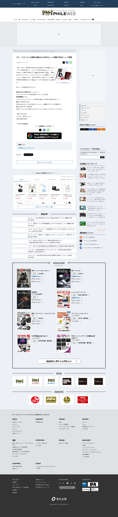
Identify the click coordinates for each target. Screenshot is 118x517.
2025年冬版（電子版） (46, 341)
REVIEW (85, 419)
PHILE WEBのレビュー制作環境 (20, 487)
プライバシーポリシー (41, 482)
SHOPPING (16, 463)
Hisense (66, 5)
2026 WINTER (82, 295)
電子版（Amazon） (36, 279)
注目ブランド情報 (63, 443)
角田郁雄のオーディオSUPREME (20, 451)
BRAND (62, 440)
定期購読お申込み (36, 276)
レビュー (84, 422)
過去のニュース (84, 120)
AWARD (62, 419)
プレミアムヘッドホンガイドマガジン (91, 452)
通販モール (15, 468)
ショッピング (84, 19)
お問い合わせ (15, 479)
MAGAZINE (59, 262)
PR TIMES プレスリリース (42, 487)
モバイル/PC (51, 19)
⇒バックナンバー (101, 230)
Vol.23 (41, 318)
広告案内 (14, 482)
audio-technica (35, 2)
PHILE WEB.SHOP (17, 466)
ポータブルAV (28, 154)
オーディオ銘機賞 (63, 424)
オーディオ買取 (97, 5)
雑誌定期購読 (85, 454)
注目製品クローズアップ (88, 164)
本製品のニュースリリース (26, 148)
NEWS (14, 419)
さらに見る (85, 429)
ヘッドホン (33, 19)
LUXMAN (81, 2)
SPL (82, 5)
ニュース (20, 51)
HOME (16, 51)
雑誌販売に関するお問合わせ (59, 361)
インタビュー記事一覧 (41, 443)
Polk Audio (51, 5)
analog (84, 445)
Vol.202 (41, 274)
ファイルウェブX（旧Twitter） (90, 241)
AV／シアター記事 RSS (88, 237)
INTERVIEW (40, 440)
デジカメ (58, 19)
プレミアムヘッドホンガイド (89, 450)
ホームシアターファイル (88, 447)
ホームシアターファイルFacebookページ (93, 247)
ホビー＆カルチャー (85, 117)
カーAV (64, 19)
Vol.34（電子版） (83, 318)
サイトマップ (15, 485)
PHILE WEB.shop (36, 300)
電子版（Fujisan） (36, 281)
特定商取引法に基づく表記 (42, 485)
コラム (84, 424)
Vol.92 (80, 274)
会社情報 (14, 490)
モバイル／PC (16, 426)
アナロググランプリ (64, 429)
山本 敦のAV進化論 (17, 449)
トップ (15, 19)
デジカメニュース (85, 115)
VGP (60, 422)
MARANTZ (51, 2)
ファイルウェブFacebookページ (91, 244)
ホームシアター (42, 19)
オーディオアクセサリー (88, 443)
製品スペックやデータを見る (44, 162)
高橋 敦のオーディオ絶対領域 (19, 447)
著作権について (40, 479)
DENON (66, 2)
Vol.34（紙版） (75, 321)
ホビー (70, 19)
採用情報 (14, 492)
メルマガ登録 (85, 456)
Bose (35, 5)
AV (19, 19)
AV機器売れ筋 (39, 422)
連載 (13, 440)
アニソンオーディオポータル (19, 454)
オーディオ (25, 19)
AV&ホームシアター (85, 108)
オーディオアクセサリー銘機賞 (67, 426)
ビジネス (76, 19)
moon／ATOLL (97, 2)
